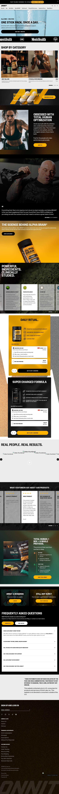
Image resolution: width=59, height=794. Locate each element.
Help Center (21, 623)
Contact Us (7, 623)
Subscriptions (5, 737)
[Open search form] (52, 5)
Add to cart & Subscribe (32, 371)
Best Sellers (11, 8)
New (6, 8)
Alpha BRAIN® (17, 8)
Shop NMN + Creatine (20, 31)
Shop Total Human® (42, 577)
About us (40, 145)
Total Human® (24, 8)
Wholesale (4, 735)
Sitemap (3, 726)
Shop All (2, 8)
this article (49, 634)
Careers (3, 724)
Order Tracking (5, 749)
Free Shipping (5, 754)
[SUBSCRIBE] (28, 710)
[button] (57, 1)
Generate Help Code (6, 761)
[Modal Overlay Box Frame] (29, 2)
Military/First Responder (7, 740)
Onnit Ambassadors (6, 733)
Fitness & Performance (32, 8)
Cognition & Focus (42, 8)
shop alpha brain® (8, 233)
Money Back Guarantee (7, 756)
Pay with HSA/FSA (6, 758)
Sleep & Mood (49, 8)
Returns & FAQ (5, 751)
